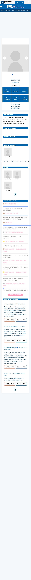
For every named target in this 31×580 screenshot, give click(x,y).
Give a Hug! (14, 85)
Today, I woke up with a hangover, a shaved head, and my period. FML (13, 379)
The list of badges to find (15, 294)
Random (7, 10)
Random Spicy (21, 10)
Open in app (19, 2)
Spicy (13, 10)
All (2, 10)
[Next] (29, 161)
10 (25, 161)
